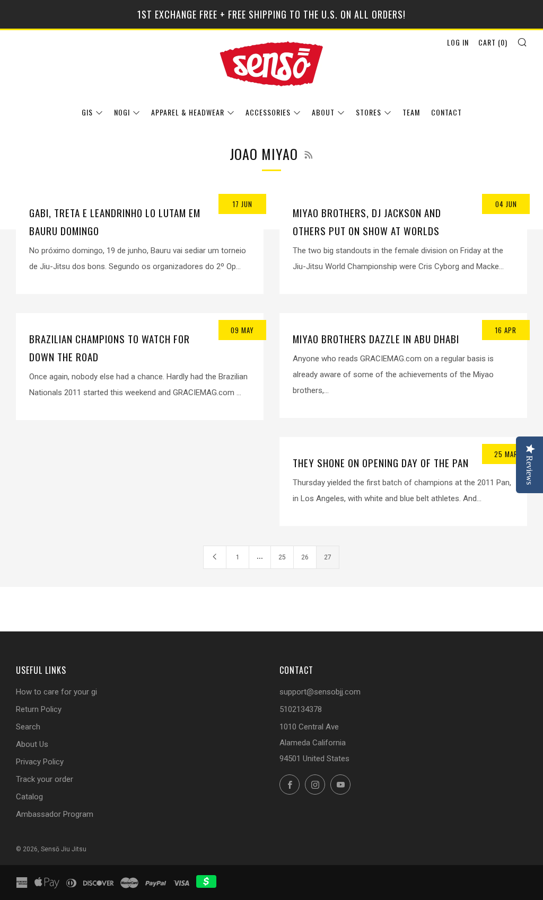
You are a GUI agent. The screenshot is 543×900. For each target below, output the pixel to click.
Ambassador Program (54, 814)
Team (411, 112)
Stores (368, 112)
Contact (446, 112)
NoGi (122, 112)
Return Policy (39, 709)
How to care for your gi (56, 692)
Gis (87, 112)
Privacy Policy (40, 762)
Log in (458, 42)
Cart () (492, 42)
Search (28, 727)
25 (282, 557)
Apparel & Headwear (187, 112)
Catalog (29, 796)
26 (305, 557)
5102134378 (300, 709)
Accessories (268, 112)
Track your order (44, 779)
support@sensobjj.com (320, 692)
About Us (32, 744)
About (323, 112)
